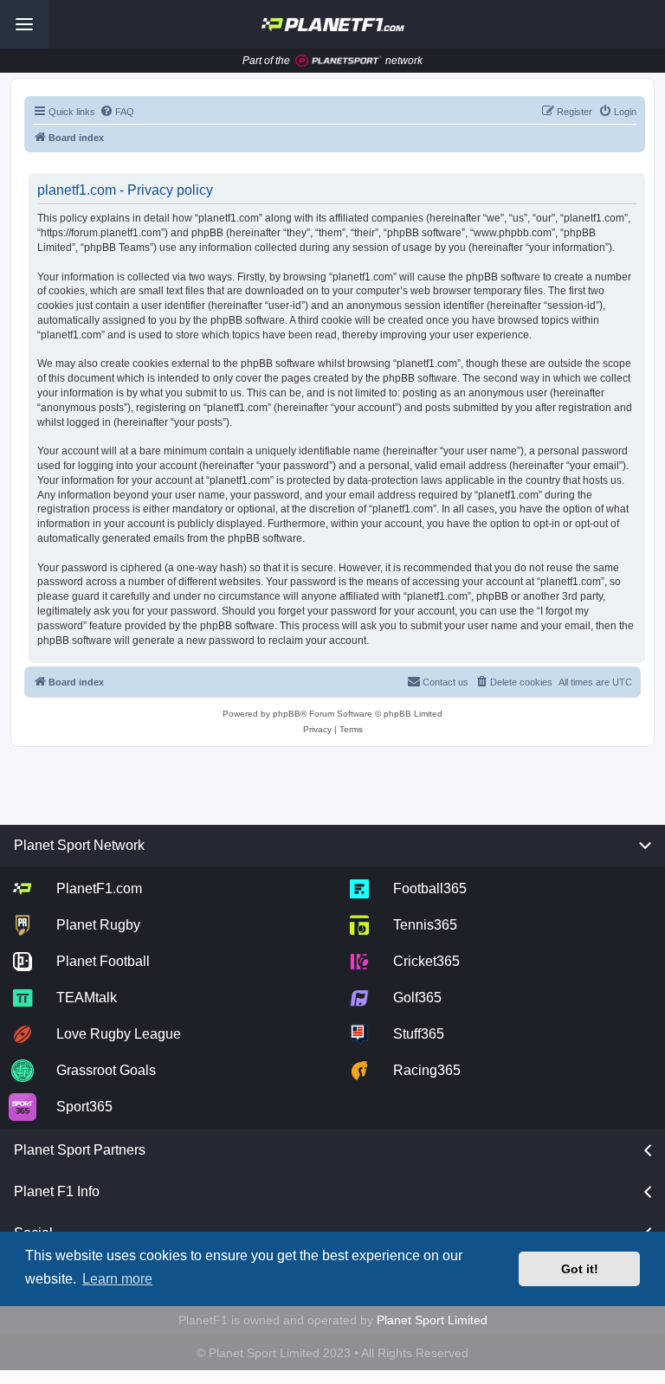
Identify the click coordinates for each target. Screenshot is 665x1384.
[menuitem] (117, 111)
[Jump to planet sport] (338, 61)
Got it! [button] (579, 1269)
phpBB (286, 713)
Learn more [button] (117, 1278)
